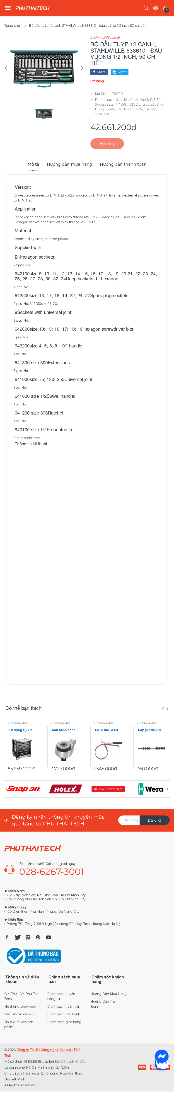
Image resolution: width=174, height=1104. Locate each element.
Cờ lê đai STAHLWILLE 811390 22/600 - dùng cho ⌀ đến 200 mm (108, 730)
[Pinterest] (38, 937)
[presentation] (163, 708)
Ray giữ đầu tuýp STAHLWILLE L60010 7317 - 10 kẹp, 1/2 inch (151, 730)
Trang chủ (12, 26)
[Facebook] (6, 937)
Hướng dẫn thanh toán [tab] (123, 164)
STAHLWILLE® (105, 37)
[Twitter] (17, 937)
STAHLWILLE (106, 114)
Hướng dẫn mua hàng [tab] (69, 164)
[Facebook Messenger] (162, 1056)
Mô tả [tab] (33, 164)
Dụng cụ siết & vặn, (151, 104)
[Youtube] (48, 937)
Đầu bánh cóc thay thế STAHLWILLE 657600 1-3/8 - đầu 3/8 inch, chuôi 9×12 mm (65, 730)
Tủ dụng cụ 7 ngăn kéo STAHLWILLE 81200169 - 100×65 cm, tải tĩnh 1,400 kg (22, 730)
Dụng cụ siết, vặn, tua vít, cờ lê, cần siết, (126, 109)
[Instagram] (27, 937)
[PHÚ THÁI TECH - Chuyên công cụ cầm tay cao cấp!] (33, 8)
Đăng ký (155, 820)
